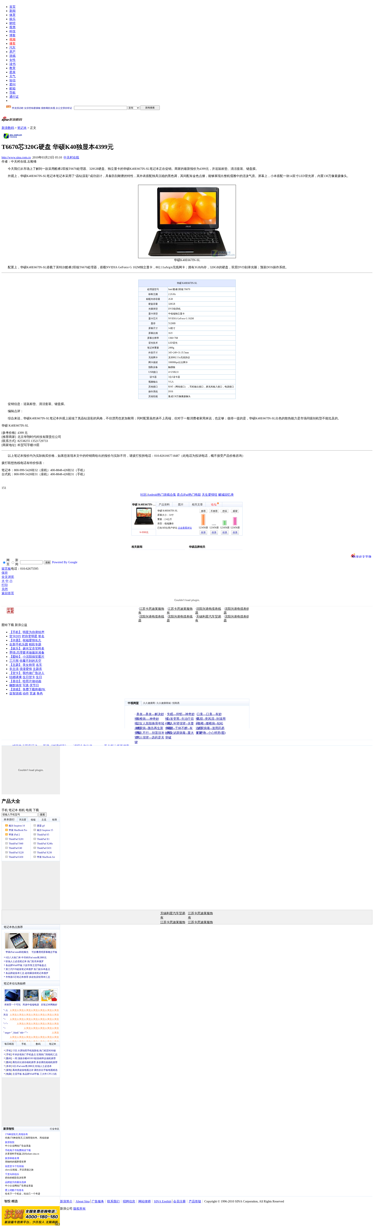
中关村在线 (71, 157)
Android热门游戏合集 (161, 494)
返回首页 (8, 593)
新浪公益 (21, 625)
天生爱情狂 (209, 494)
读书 (12, 64)
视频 (12, 39)
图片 (180, 504)
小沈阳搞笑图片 (33, 656)
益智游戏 (15, 693)
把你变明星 (29, 636)
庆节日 (34, 685)
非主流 (14, 669)
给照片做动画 (32, 681)
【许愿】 (15, 640)
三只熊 (14, 660)
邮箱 (12, 88)
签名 (41, 636)
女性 (12, 60)
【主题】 (15, 664)
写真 (26, 685)
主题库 (37, 669)
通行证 (14, 96)
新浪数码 (8, 127)
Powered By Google (64, 562)
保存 (5, 572)
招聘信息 (129, 1201)
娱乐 (12, 19)
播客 (12, 43)
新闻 (12, 10)
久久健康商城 (164, 703)
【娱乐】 (15, 648)
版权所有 (79, 1208)
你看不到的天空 (30, 660)
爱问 (12, 84)
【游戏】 (15, 689)
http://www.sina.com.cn (16, 157)
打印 (5, 585)
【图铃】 (15, 656)
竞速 (33, 693)
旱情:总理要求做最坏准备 (26, 652)
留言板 (6, 568)
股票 (12, 27)
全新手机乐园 (18, 644)
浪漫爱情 (25, 669)
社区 (143, 494)
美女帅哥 (29, 664)
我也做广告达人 (33, 673)
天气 (12, 76)
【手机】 (15, 632)
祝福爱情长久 (32, 640)
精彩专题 (35, 644)
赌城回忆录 (226, 494)
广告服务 (98, 1201)
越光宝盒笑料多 (33, 648)
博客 (12, 35)
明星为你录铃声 (33, 632)
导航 (12, 92)
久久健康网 (149, 703)
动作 (26, 693)
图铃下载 (8, 625)
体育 (12, 15)
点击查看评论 (185, 527)
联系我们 (113, 1201)
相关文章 (197, 504)
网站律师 (144, 1201)
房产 (12, 51)
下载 (36, 810)
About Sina (83, 1201)
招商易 (175, 703)
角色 (40, 693)
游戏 (12, 55)
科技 (12, 31)
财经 (12, 23)
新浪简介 (66, 1201)
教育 (12, 68)
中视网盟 (133, 703)
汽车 (12, 47)
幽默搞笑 (15, 685)
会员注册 (179, 1201)
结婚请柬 (15, 677)
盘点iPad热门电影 (189, 494)
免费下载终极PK (34, 689)
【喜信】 (15, 681)
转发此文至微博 (362, 556)
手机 (5, 810)
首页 (12, 6)
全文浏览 (8, 576)
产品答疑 (195, 1201)
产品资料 (164, 504)
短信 (12, 80)
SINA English (162, 1201)
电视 (29, 810)
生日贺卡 (29, 677)
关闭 (5, 589)
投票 (203, 532)
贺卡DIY (15, 636)
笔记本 (22, 127)
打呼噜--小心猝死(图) (211, 732)
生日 (39, 677)
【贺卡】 (15, 673)
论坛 (214, 504)
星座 (12, 72)
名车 (39, 664)
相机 (22, 810)
